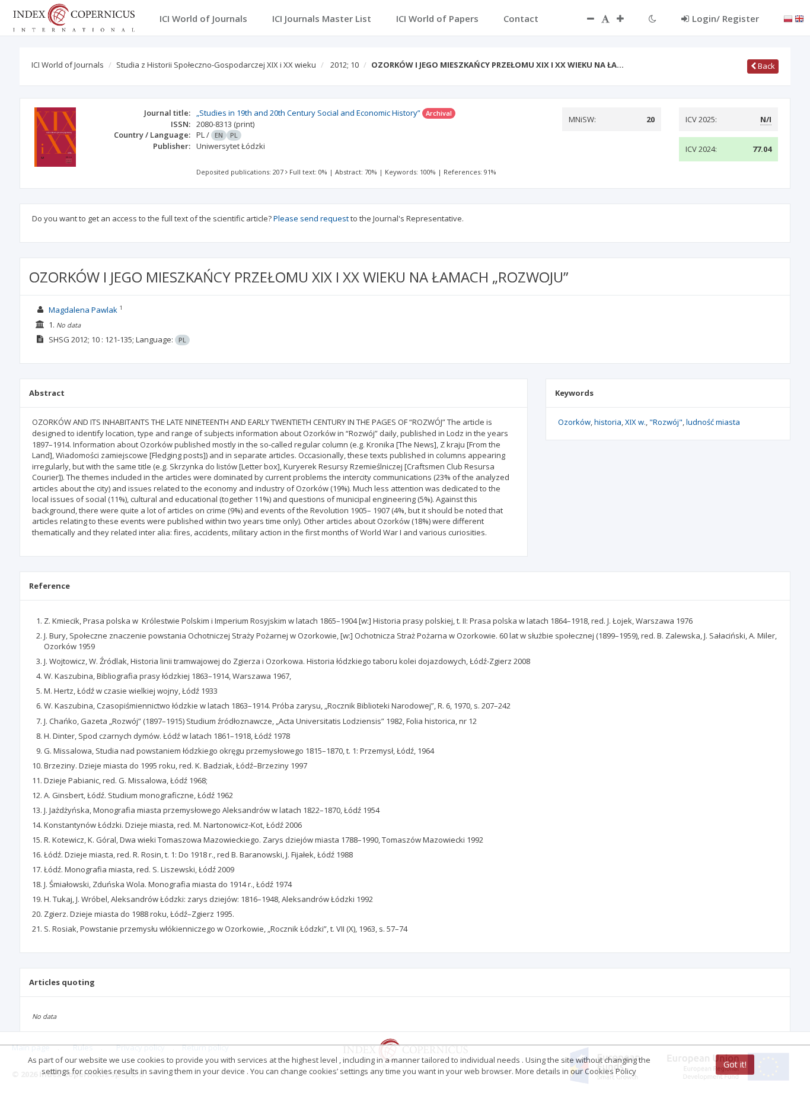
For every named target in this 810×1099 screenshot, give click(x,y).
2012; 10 (344, 64)
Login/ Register (725, 18)
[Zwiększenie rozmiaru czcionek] (626, 18)
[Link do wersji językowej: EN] (799, 17)
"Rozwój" (666, 422)
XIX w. (635, 422)
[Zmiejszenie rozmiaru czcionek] (585, 18)
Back (765, 66)
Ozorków (574, 422)
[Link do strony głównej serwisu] (73, 16)
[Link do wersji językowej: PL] (788, 17)
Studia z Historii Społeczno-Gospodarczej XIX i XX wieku (216, 64)
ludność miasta (713, 422)
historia (607, 422)
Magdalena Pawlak (83, 309)
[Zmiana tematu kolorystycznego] (652, 18)
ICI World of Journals (67, 64)
